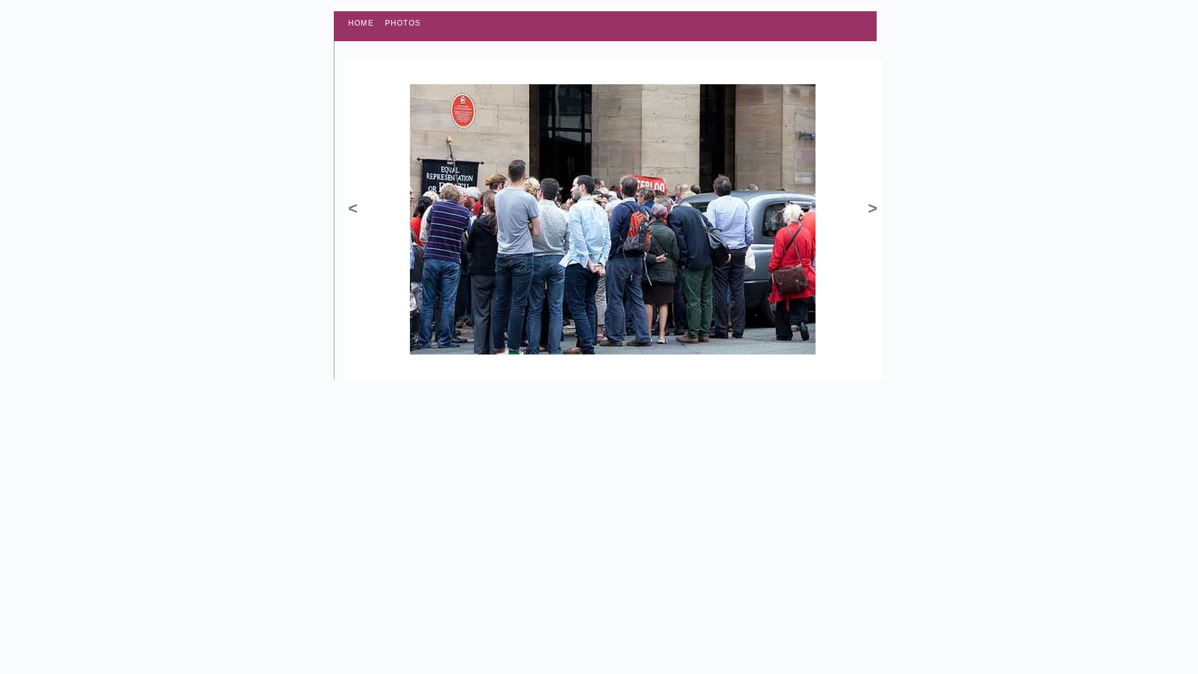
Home (361, 23)
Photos (403, 23)
